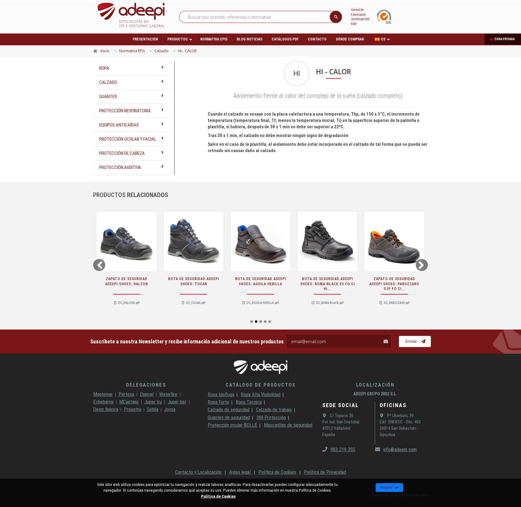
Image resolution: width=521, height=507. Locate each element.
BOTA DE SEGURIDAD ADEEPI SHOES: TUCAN (193, 281)
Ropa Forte (218, 402)
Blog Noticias (249, 39)
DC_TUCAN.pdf (195, 303)
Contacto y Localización (199, 472)
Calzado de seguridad (228, 410)
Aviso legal (240, 472)
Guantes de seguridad (229, 417)
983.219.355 (342, 449)
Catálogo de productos (261, 385)
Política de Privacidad (325, 472)
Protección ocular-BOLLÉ (232, 425)
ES (383, 39)
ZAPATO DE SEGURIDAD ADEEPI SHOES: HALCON (126, 281)
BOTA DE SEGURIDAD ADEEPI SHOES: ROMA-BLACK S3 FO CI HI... (327, 284)
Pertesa (126, 394)
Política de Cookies (277, 472)
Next (422, 264)
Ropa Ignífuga (221, 394)
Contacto (317, 39)
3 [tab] (260, 321)
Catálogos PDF (285, 39)
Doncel (146, 394)
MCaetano (129, 402)
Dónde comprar (350, 39)
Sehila (152, 409)
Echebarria (103, 402)
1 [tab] (251, 321)
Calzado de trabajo (274, 410)
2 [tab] (256, 321)
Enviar (411, 341)
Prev (98, 264)
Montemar (103, 394)
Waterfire (168, 394)
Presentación (145, 39)
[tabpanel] (126, 263)
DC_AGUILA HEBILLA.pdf (263, 303)
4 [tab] (265, 321)
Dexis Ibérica (105, 409)
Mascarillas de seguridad (288, 425)
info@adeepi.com (400, 449)
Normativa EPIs (213, 39)
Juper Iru (153, 402)
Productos (177, 39)
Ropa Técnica (249, 402)
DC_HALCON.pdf (129, 303)
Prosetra (132, 409)
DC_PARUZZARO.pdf (396, 303)
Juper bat (177, 402)
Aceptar (386, 487)
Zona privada (504, 39)
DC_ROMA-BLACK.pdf (329, 303)
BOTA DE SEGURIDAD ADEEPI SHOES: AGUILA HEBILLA (260, 281)
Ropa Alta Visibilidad (260, 394)
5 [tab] (269, 321)
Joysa (169, 409)
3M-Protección (271, 417)
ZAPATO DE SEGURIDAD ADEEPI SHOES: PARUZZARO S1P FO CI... (394, 284)
